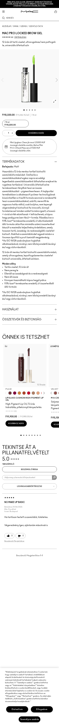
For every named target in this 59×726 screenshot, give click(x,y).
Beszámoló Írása (29, 469)
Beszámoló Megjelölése (14, 541)
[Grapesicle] (14, 393)
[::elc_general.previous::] (6, 393)
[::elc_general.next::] (43, 393)
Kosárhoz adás (36, 133)
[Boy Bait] (38, 393)
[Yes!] (19, 393)
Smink (15, 26)
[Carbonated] (24, 393)
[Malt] (33, 393)
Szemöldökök (36, 26)
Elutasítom (17, 709)
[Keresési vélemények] (54, 477)
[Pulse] (10, 393)
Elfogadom (41, 709)
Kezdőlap (6, 26)
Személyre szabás (29, 719)
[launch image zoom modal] (54, 101)
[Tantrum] (28, 393)
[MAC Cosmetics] (29, 11)
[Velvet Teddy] (55, 393)
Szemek (23, 26)
